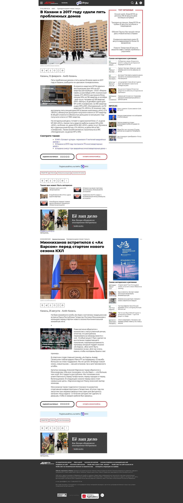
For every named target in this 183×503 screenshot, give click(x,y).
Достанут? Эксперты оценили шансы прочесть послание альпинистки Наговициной (130, 76)
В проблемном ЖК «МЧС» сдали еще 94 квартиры (60, 195)
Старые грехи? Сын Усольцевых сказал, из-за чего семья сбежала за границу (130, 286)
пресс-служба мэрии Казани (49, 65)
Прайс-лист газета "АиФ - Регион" (98, 464)
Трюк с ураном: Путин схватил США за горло (129, 109)
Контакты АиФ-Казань (77, 464)
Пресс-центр (78, 462)
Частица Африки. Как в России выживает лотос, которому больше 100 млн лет (129, 307)
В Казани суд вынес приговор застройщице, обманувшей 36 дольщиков (93, 189)
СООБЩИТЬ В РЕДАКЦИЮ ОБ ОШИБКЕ (106, 466)
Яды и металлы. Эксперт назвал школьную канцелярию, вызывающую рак (128, 293)
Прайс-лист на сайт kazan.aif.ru (122, 464)
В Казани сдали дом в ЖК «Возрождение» (57, 189)
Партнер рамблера (74, 495)
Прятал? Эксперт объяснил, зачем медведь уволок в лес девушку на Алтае (129, 69)
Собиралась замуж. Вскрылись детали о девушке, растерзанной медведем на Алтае (129, 62)
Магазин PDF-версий (91, 462)
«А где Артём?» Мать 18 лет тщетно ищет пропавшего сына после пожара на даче (129, 83)
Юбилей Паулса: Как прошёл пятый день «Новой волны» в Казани (126, 33)
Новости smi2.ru (47, 231)
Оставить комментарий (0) (91, 156)
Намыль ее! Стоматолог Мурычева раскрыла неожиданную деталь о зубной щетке (129, 97)
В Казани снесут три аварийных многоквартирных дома (80, 148)
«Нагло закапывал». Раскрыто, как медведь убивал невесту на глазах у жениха (130, 321)
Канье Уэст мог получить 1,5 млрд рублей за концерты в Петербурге (128, 130)
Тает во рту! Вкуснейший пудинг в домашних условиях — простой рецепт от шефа (129, 314)
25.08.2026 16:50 (45, 239)
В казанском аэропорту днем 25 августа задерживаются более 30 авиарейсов (126, 41)
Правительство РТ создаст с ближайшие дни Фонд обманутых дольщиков (94, 196)
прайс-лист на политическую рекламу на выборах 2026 (74, 466)
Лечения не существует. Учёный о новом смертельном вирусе (129, 299)
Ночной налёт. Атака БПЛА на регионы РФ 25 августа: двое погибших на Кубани (125, 16)
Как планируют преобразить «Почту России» (129, 137)
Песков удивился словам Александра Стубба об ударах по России (128, 124)
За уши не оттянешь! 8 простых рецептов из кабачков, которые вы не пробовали (130, 90)
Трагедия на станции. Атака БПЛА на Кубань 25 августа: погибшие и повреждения (126, 24)
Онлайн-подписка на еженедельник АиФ (114, 462)
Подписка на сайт (62, 464)
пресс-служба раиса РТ (48, 300)
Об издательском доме (63, 462)
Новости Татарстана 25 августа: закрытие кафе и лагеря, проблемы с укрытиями (125, 49)
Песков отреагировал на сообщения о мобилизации (129, 116)
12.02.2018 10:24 (45, 8)
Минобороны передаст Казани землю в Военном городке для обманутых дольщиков (59, 203)
